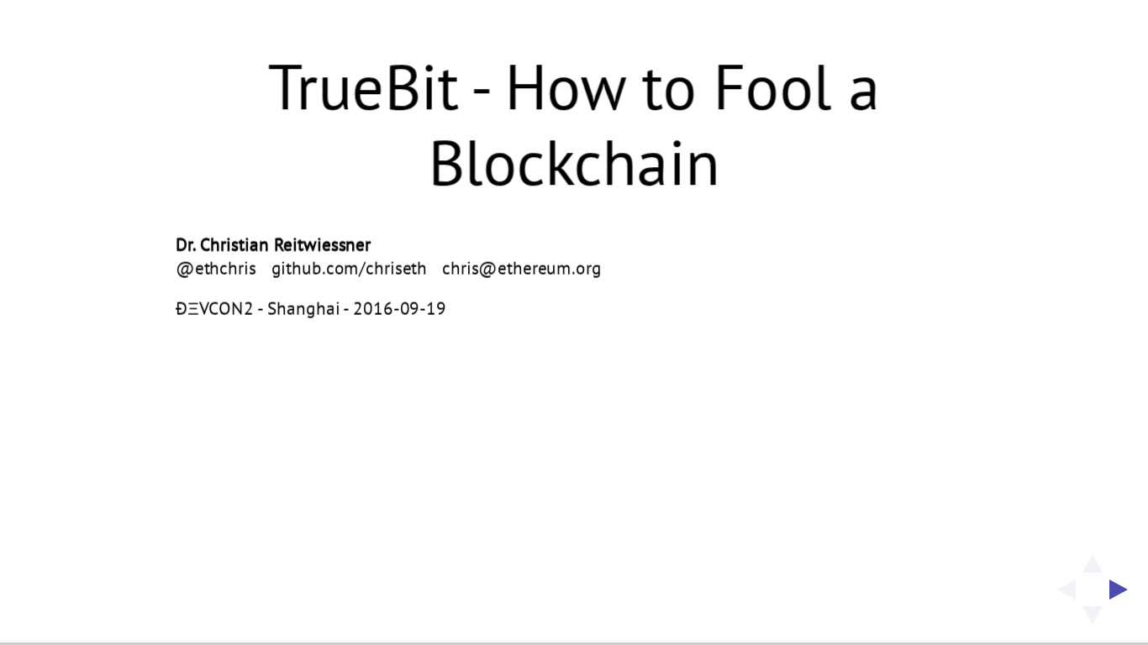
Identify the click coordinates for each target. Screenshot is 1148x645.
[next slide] (1123, 589)
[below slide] (1092, 620)
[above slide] (1092, 558)
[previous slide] (1061, 589)
